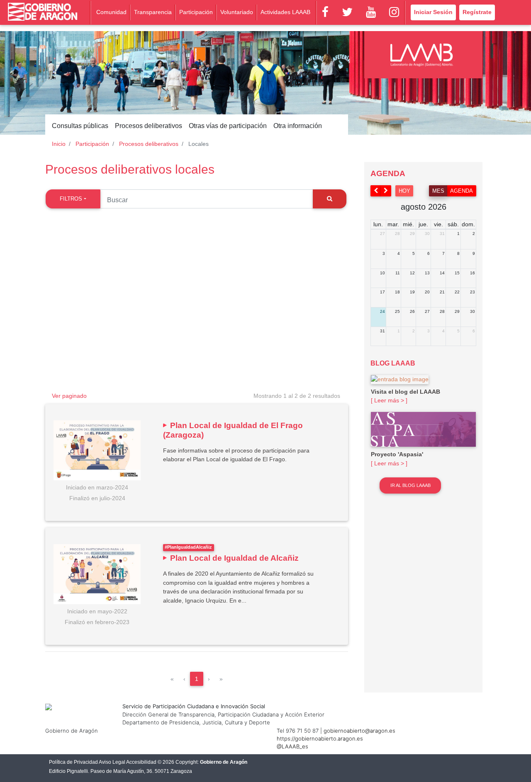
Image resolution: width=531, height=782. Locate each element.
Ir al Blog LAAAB (410, 485)
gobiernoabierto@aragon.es (359, 730)
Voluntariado (236, 12)
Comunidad (111, 12)
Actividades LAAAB (285, 12)
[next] (386, 190)
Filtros (71, 199)
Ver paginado (69, 395)
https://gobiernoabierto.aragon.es (320, 738)
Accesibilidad (141, 762)
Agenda (461, 191)
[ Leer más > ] (389, 400)
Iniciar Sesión (433, 12)
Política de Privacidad (73, 762)
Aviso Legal (112, 762)
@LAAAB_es (292, 746)
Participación (196, 12)
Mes (438, 191)
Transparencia (153, 12)
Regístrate (477, 12)
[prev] (375, 190)
